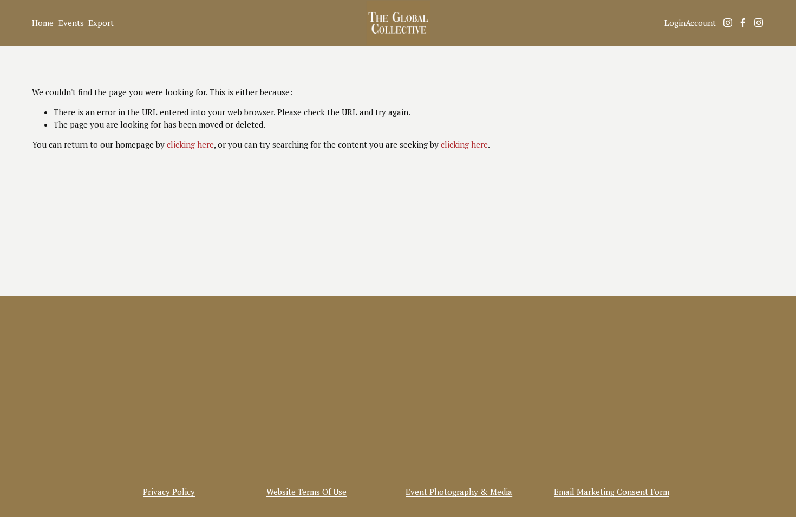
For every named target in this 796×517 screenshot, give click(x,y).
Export (101, 22)
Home (43, 22)
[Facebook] (743, 22)
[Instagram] (727, 22)
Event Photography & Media (459, 491)
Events (71, 22)
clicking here (190, 144)
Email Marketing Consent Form (611, 491)
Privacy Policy (169, 491)
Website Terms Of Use (306, 491)
